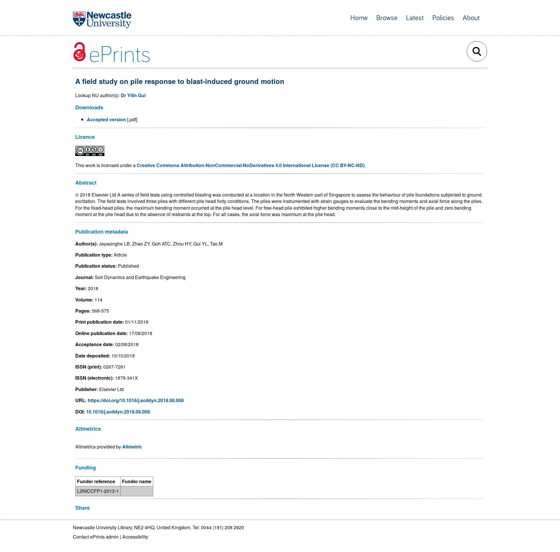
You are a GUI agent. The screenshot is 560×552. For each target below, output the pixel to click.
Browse (387, 18)
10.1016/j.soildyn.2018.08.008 (118, 411)
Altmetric (132, 446)
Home (359, 18)
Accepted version (106, 119)
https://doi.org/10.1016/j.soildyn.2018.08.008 (136, 400)
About (471, 18)
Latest (415, 18)
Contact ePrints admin (96, 536)
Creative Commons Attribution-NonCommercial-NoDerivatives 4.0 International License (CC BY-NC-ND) (251, 165)
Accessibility (135, 536)
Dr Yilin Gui (133, 95)
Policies (443, 18)
